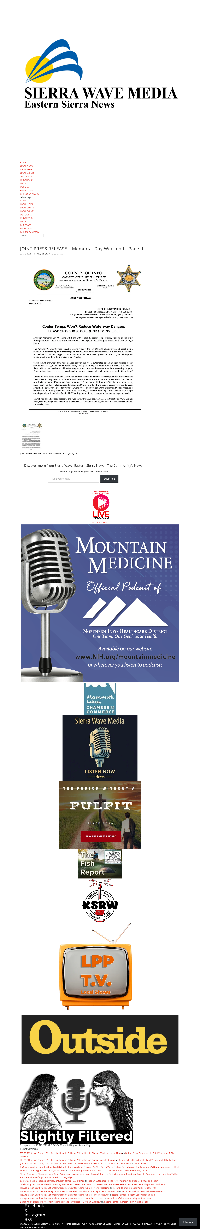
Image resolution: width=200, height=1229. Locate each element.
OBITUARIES (26, 176)
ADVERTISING (26, 190)
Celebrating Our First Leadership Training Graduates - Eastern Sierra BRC (56, 1184)
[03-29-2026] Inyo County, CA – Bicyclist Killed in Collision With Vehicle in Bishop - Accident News (67, 1160)
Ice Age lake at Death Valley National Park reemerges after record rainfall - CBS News (61, 1198)
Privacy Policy (162, 1223)
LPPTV (23, 183)
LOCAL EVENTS (27, 172)
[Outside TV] (100, 1063)
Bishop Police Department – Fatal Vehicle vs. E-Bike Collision (148, 1160)
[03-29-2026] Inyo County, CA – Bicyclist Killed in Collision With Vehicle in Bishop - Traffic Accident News (71, 1153)
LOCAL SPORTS (27, 169)
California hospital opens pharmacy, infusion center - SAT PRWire (52, 1180)
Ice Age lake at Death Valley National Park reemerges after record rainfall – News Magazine (64, 1187)
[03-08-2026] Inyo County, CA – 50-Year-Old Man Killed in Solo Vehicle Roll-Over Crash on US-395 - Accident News (75, 1163)
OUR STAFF (25, 186)
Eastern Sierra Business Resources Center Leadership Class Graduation (131, 1184)
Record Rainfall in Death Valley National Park (135, 1187)
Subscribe (109, 478)
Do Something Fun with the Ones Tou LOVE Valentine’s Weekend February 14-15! (108, 1170)
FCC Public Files (100, 522)
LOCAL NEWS (26, 165)
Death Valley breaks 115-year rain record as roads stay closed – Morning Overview (60, 1201)
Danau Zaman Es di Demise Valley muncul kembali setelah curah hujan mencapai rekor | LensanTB (69, 1191)
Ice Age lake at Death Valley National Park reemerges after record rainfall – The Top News (64, 1194)
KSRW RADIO (26, 179)
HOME (23, 162)
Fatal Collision (141, 1163)
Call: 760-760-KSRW (29, 193)
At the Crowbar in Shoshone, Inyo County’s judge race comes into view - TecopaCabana (62, 1174)
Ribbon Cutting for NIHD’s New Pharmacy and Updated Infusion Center (123, 1180)
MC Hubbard (29, 254)
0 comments (58, 254)
